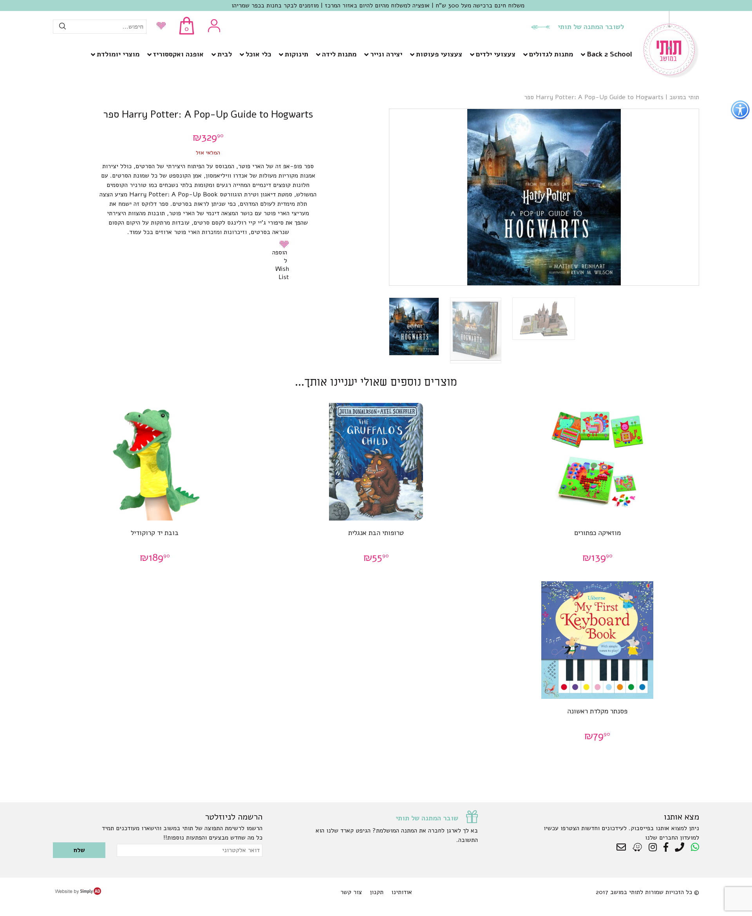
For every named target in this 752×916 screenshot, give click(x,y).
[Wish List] (159, 26)
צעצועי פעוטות (439, 54)
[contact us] (623, 847)
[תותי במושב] (671, 76)
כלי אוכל (258, 54)
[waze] (638, 847)
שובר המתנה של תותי (427, 818)
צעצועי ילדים (495, 54)
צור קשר (351, 892)
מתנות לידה (339, 54)
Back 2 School (609, 54)
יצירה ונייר (386, 54)
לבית (224, 54)
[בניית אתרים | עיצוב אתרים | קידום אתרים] (78, 893)
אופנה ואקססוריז (178, 54)
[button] (285, 244)
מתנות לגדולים (551, 54)
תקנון (376, 892)
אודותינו (401, 892)
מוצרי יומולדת (118, 54)
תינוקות (296, 54)
